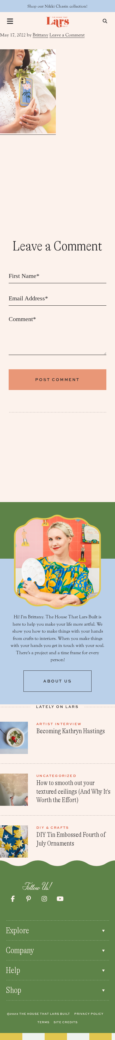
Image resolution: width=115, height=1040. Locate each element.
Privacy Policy (89, 1014)
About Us (57, 681)
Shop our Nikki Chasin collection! (57, 6)
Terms (43, 1022)
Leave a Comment (67, 35)
